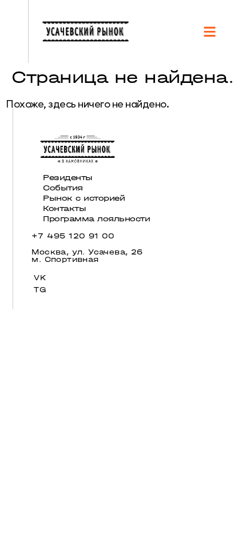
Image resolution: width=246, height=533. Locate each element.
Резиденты (68, 177)
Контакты (64, 208)
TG (40, 289)
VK (40, 277)
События (63, 188)
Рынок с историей (84, 198)
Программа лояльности (96, 219)
